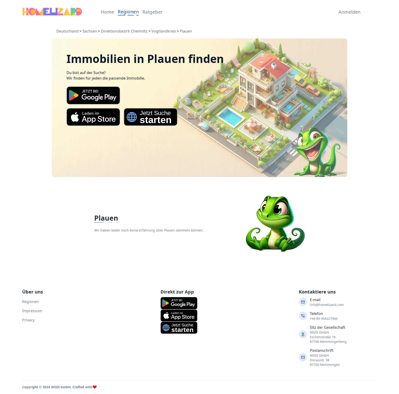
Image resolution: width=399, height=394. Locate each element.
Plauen (186, 31)
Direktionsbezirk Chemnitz (124, 31)
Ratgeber (152, 12)
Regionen (128, 12)
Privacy (28, 320)
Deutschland (67, 31)
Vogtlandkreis (163, 31)
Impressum (32, 310)
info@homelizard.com (327, 304)
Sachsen (89, 31)
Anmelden (348, 12)
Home (107, 12)
